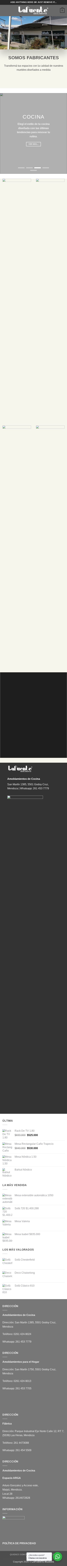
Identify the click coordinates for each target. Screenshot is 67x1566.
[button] (4, 10)
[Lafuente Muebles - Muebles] (33, 10)
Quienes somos (19, 1554)
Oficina (52, 1554)
